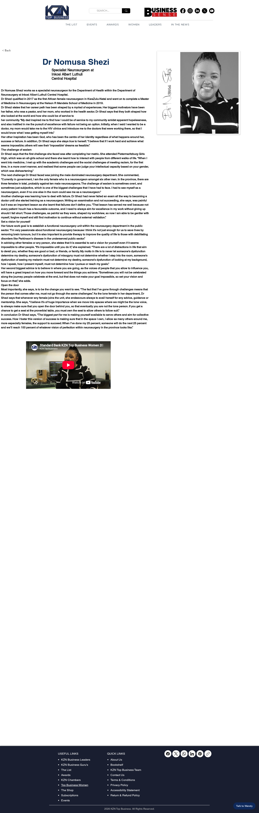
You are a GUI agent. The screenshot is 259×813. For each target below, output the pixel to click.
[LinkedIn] (197, 10)
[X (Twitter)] (176, 753)
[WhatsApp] (184, 753)
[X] (204, 10)
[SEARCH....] (126, 10)
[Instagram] (190, 10)
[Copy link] (207, 753)
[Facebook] (183, 10)
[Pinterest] (200, 753)
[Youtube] (211, 10)
